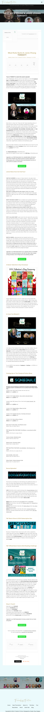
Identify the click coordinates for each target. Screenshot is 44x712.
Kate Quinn (8, 424)
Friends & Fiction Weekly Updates (22, 9)
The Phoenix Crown (22, 424)
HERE (10, 539)
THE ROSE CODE (29, 129)
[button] (41, 2)
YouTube (21, 146)
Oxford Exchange (18, 536)
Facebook (10, 146)
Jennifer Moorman (17, 413)
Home (8, 705)
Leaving (16, 491)
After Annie (15, 454)
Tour (37, 705)
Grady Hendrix (16, 395)
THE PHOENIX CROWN (32, 137)
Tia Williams (23, 430)
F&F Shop (27, 153)
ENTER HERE (27, 301)
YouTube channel (14, 80)
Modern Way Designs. (35, 711)
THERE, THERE (14, 246)
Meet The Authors (16, 705)
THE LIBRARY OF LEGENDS (30, 136)
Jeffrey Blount (27, 506)
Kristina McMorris (31, 509)
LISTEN (14, 391)
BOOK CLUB (18, 615)
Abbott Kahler (16, 408)
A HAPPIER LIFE (27, 205)
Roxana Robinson (31, 490)
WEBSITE (26, 612)
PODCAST (16, 606)
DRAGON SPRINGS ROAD (16, 136)
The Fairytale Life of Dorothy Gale (16, 584)
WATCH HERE (27, 497)
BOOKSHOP (29, 613)
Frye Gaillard (22, 501)
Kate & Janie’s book (12, 151)
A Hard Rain (30, 501)
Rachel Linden (26, 503)
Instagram (30, 587)
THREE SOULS (16, 134)
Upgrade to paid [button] (22, 636)
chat (24, 590)
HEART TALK (29, 207)
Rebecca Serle (9, 442)
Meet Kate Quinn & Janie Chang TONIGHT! (22, 54)
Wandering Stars (17, 437)
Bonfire (21, 533)
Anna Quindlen (9, 454)
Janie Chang (12, 83)
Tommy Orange (9, 437)
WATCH (7, 391)
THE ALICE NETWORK (13, 129)
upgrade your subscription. (27, 632)
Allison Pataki (9, 460)
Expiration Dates (16, 442)
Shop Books (15, 707)
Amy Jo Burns (22, 349)
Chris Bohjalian (23, 448)
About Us (25, 705)
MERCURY (8, 351)
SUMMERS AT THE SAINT (31, 228)
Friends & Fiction (8, 32)
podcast (11, 147)
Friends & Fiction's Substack (30, 630)
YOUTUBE (16, 610)
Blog (32, 707)
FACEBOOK (12, 607)
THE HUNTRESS (22, 129)
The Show (32, 705)
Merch (21, 707)
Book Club (27, 707)
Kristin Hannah (29, 401)
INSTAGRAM (14, 609)
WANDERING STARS (31, 243)
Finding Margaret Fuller (18, 460)
